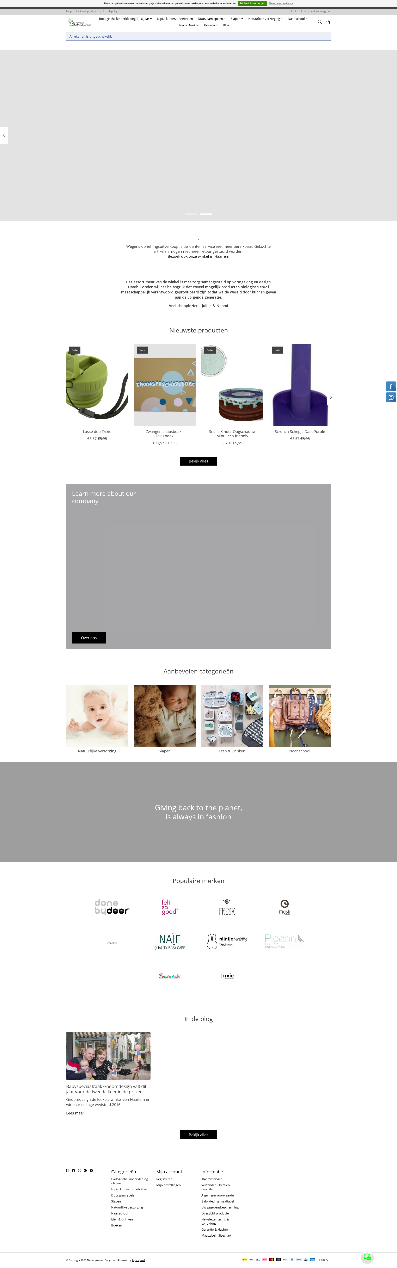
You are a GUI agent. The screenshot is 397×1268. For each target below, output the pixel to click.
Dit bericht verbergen (252, 3)
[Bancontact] (258, 1260)
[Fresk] (227, 907)
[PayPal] (292, 1260)
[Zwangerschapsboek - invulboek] (165, 385)
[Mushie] (112, 942)
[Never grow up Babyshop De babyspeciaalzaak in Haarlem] (79, 21)
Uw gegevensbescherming (220, 1207)
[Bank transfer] (299, 1260)
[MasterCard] (271, 1260)
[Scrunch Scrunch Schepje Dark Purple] (300, 385)
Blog (226, 25)
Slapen (165, 750)
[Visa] (251, 1260)
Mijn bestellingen (168, 1185)
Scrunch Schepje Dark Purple (300, 431)
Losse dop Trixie (97, 431)
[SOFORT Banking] (264, 1260)
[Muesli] (284, 907)
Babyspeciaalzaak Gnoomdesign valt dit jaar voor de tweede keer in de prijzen (106, 1088)
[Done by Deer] (112, 907)
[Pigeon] (284, 942)
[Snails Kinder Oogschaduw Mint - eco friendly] (232, 385)
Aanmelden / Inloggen (317, 11)
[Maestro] (278, 1260)
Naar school (299, 750)
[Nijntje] (227, 942)
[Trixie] (227, 976)
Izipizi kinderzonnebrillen (175, 19)
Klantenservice (211, 1179)
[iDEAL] (244, 1260)
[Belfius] (285, 1260)
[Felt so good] (170, 907)
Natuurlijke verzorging (97, 750)
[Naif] (170, 942)
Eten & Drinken (188, 25)
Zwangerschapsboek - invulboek (165, 433)
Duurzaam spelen (123, 1195)
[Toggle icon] (320, 22)
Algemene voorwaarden (218, 1195)
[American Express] (312, 1260)
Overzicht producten (216, 1213)
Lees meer (75, 1113)
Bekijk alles (198, 461)
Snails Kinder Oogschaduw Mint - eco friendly (232, 433)
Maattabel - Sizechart (216, 1235)
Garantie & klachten (215, 1229)
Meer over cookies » (281, 3)
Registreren (164, 1179)
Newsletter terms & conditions (215, 1221)
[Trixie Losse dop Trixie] (97, 385)
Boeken (116, 1225)
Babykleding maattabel (217, 1201)
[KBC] (305, 1260)
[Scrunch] (170, 976)
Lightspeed (138, 1260)
